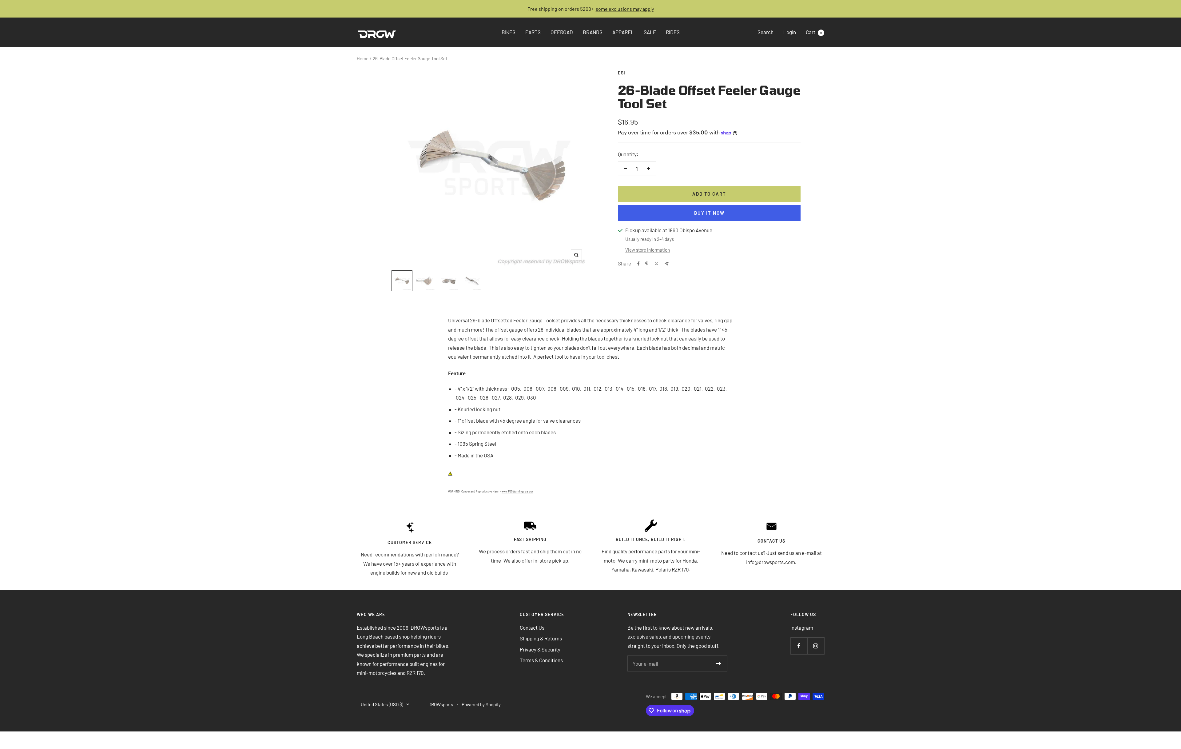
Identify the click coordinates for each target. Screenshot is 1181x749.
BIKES (508, 32)
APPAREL (623, 32)
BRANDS (592, 32)
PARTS (533, 32)
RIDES (673, 32)
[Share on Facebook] (638, 263)
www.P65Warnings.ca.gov (517, 491)
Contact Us (532, 627)
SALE (650, 32)
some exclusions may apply (625, 9)
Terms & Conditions (541, 660)
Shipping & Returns (541, 638)
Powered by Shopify (481, 704)
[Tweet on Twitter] (656, 263)
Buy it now (709, 213)
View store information (647, 250)
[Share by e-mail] (667, 264)
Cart (814, 32)
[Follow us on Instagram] (815, 645)
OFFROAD (562, 32)
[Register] (718, 663)
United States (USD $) (382, 704)
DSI (621, 72)
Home (362, 58)
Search (765, 32)
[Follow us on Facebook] (798, 645)
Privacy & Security (540, 649)
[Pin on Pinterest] (646, 263)
